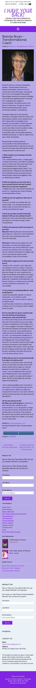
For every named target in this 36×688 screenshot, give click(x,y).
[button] (18, 29)
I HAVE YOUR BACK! (18, 13)
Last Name (5, 483)
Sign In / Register (11, 4)
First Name (6, 475)
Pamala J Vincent (28, 46)
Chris (4, 530)
